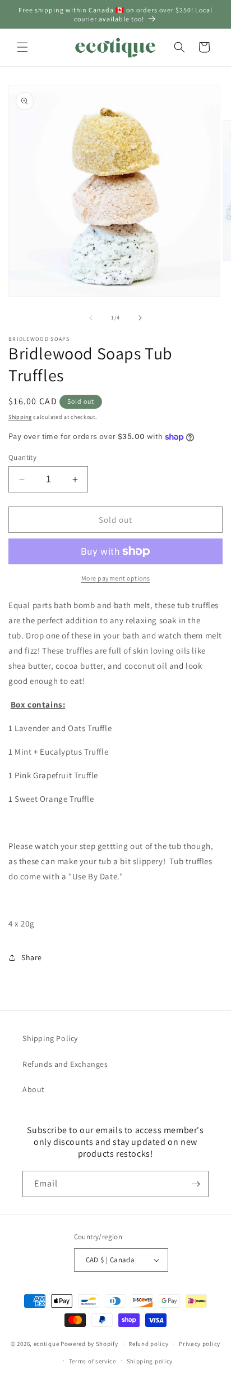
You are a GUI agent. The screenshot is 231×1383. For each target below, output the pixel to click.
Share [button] (31, 957)
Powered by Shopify (89, 1344)
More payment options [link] (115, 578)
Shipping (20, 417)
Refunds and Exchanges (65, 1064)
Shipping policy (150, 1361)
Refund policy (148, 1344)
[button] (22, 47)
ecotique (47, 1344)
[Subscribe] (195, 1184)
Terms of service (92, 1361)
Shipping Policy (50, 1038)
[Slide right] (140, 317)
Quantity (22, 457)
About (33, 1089)
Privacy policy (199, 1344)
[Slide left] (90, 317)
